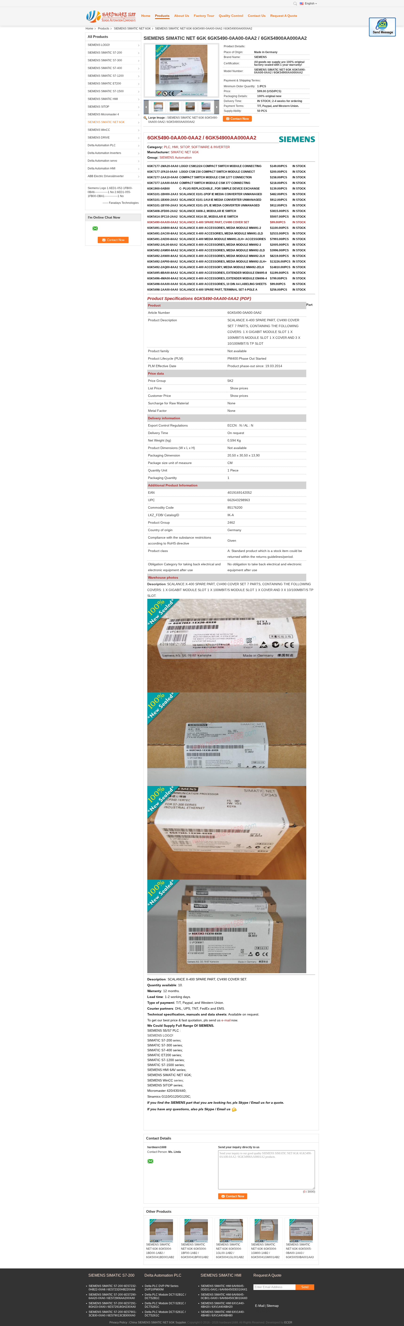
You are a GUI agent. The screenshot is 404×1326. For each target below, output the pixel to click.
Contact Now (240, 119)
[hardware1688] (111, 16)
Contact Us (257, 16)
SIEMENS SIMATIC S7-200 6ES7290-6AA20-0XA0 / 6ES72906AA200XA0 (113, 1296)
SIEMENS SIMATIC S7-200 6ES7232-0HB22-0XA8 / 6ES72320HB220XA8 (113, 1287)
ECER (288, 1322)
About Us (181, 16)
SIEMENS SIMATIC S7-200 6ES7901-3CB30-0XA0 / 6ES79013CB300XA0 (113, 1313)
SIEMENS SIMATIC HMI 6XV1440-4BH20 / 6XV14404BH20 (223, 1305)
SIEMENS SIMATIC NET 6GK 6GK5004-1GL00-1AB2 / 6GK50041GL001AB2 (230, 1251)
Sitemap (273, 1306)
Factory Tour (204, 16)
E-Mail (259, 1306)
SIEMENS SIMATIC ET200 (104, 83)
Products (162, 16)
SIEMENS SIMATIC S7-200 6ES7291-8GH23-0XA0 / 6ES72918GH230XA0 (113, 1305)
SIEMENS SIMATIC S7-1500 (106, 91)
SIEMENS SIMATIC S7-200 (105, 52)
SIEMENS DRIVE (99, 137)
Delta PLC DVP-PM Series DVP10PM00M (161, 1287)
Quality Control (231, 16)
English (309, 3)
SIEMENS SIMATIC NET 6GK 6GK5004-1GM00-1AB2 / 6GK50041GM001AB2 (265, 1251)
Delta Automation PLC (102, 145)
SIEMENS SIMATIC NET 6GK (132, 28)
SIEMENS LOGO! (99, 45)
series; (176, 1040)
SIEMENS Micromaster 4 (103, 114)
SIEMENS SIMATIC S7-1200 (106, 75)
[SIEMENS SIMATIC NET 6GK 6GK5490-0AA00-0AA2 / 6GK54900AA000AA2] (181, 70)
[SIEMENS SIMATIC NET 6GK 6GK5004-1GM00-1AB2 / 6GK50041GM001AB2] (266, 1230)
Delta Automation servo (102, 160)
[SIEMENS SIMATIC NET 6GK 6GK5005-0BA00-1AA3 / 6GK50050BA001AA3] (301, 1230)
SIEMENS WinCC (99, 130)
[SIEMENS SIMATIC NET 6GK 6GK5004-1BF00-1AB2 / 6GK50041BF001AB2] (196, 1230)
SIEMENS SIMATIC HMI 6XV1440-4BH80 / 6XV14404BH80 (223, 1313)
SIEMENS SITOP (98, 106)
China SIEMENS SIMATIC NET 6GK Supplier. (158, 1322)
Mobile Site (263, 1311)
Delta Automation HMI (101, 168)
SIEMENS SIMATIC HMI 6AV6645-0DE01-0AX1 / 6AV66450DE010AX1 (224, 1287)
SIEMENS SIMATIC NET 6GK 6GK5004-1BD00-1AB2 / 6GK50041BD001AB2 (160, 1251)
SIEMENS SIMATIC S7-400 (105, 68)
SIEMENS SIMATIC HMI (103, 99)
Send (304, 1287)
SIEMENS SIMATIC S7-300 (105, 60)
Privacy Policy (118, 1322)
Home (145, 16)
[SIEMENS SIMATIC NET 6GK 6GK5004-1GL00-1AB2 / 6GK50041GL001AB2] (231, 1230)
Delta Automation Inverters (104, 153)
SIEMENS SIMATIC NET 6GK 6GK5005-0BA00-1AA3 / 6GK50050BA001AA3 (300, 1251)
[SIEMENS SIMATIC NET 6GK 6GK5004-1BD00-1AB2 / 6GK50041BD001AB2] (161, 1230)
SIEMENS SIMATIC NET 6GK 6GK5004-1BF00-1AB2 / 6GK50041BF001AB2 (195, 1251)
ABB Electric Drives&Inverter (106, 176)
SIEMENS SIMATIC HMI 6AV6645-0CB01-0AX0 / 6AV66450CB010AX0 (224, 1296)
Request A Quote (283, 16)
